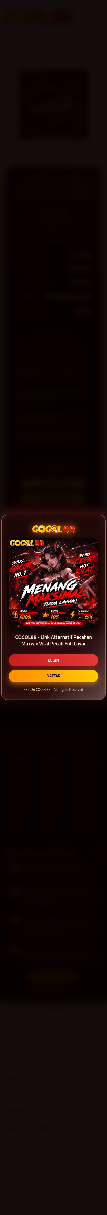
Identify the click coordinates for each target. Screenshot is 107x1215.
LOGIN (53, 660)
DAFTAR (53, 676)
